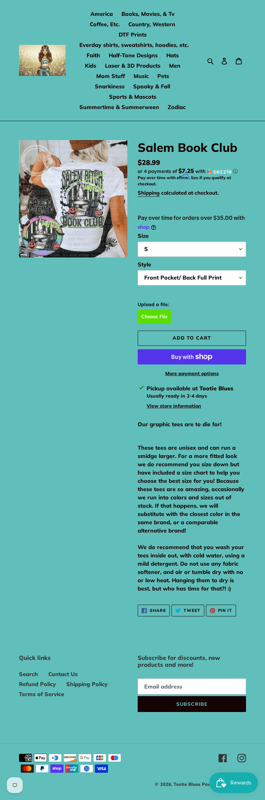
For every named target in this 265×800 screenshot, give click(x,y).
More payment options (192, 373)
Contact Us (63, 674)
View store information (174, 406)
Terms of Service (41, 694)
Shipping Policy (87, 684)
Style (144, 264)
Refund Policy (37, 684)
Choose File (154, 316)
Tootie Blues (188, 784)
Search (28, 674)
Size (143, 235)
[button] (188, 171)
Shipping (149, 192)
